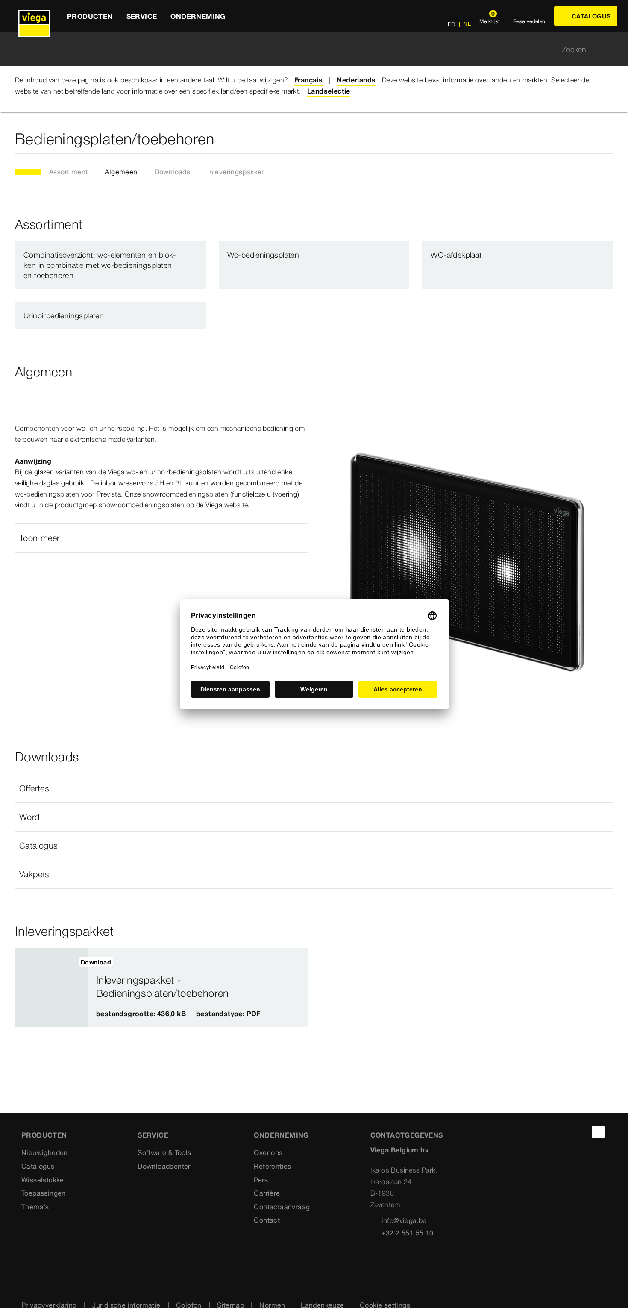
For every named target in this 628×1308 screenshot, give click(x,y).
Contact (267, 1220)
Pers (261, 1180)
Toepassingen (43, 1193)
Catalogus (38, 1166)
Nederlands (356, 80)
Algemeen (121, 172)
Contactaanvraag (282, 1206)
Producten (44, 1135)
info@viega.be (404, 1220)
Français (308, 80)
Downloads (173, 172)
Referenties (272, 1166)
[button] (161, 538)
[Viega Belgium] (34, 16)
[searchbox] (307, 49)
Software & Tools (164, 1152)
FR (451, 24)
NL (466, 24)
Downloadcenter (164, 1166)
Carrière (267, 1193)
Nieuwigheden (44, 1152)
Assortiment (68, 172)
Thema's (35, 1206)
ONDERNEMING (281, 1135)
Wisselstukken (44, 1180)
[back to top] (598, 1132)
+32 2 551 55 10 (407, 1233)
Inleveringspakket (235, 172)
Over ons (268, 1152)
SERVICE (153, 1135)
